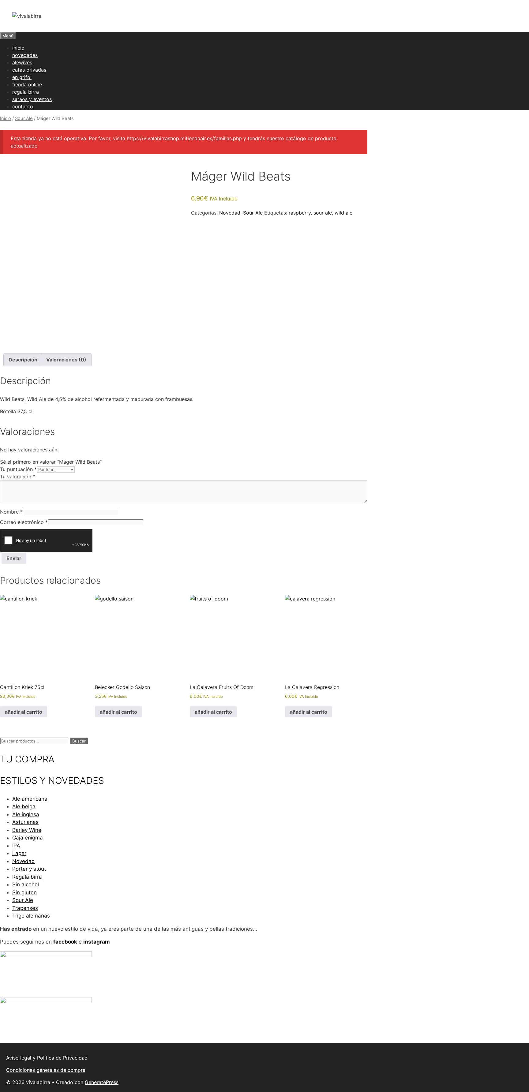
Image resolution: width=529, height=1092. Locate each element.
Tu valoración (17, 476)
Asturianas (25, 822)
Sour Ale (24, 118)
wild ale (343, 213)
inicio (18, 48)
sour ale (322, 213)
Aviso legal (18, 1058)
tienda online (27, 84)
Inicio (5, 118)
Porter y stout (29, 869)
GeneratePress (101, 1082)
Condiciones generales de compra (45, 1070)
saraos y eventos (32, 99)
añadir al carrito (23, 712)
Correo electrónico (24, 522)
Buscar (79, 741)
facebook (65, 942)
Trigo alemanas (31, 916)
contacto (22, 106)
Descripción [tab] (23, 360)
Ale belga (24, 806)
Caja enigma (27, 838)
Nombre (11, 512)
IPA (16, 846)
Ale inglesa (25, 814)
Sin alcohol (25, 884)
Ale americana (29, 799)
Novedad (229, 213)
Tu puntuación (18, 469)
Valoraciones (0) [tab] (66, 360)
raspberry (300, 213)
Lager (19, 853)
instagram (96, 942)
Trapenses (25, 908)
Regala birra (27, 877)
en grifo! (22, 77)
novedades (25, 55)
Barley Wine (26, 830)
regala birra (25, 92)
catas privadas (29, 70)
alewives (22, 62)
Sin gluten (24, 892)
